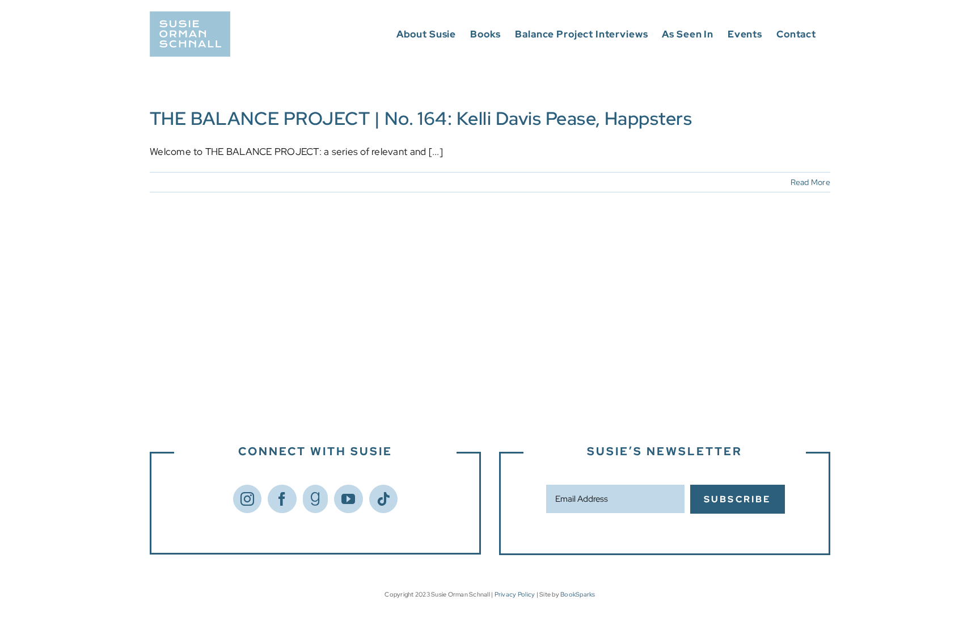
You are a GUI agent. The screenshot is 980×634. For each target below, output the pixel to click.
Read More (810, 182)
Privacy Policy (515, 594)
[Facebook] (282, 499)
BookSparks (577, 594)
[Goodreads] (315, 499)
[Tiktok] (383, 499)
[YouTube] (348, 499)
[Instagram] (247, 499)
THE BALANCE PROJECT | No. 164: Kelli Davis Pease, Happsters (421, 118)
